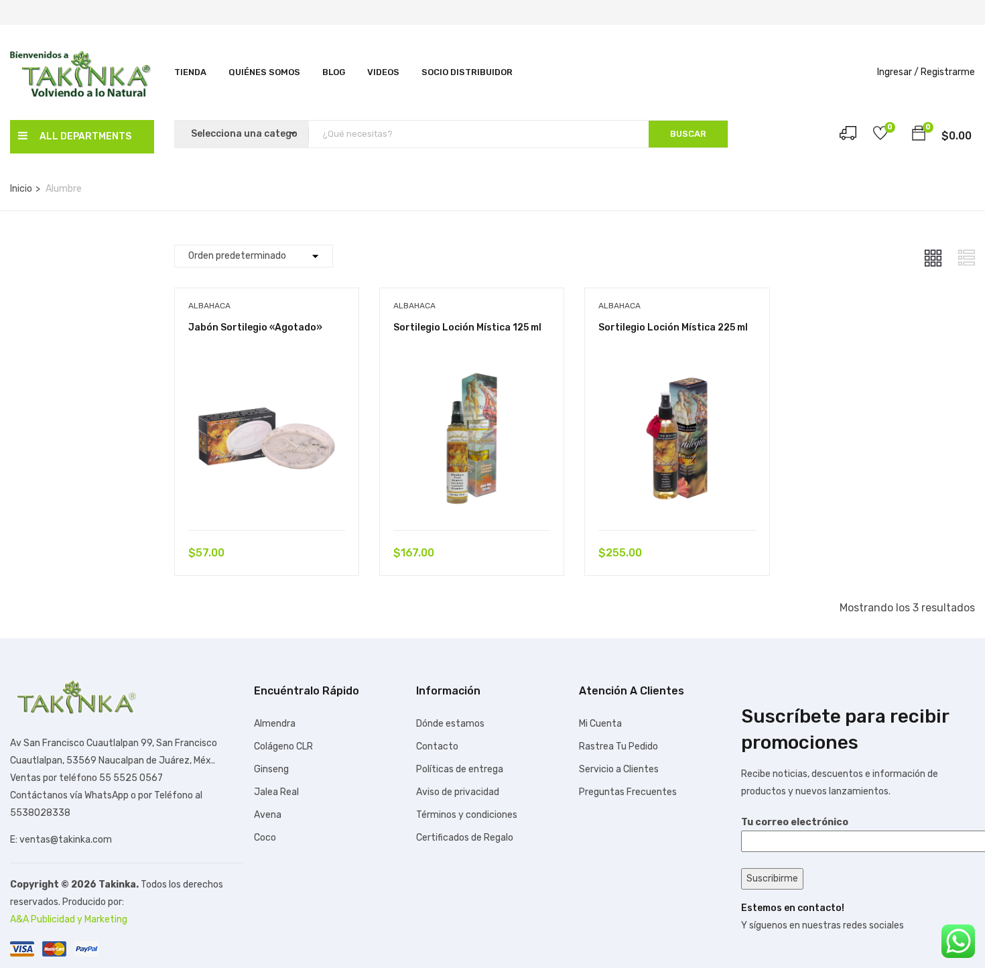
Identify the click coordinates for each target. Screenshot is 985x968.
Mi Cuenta (600, 723)
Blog (333, 72)
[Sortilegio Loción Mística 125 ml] (471, 369)
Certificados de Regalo (464, 837)
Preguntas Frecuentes (628, 792)
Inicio (21, 188)
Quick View (267, 496)
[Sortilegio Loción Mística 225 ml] (676, 369)
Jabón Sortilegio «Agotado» (255, 327)
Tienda (190, 72)
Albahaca (209, 305)
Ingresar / (898, 72)
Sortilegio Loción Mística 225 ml (673, 327)
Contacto (437, 746)
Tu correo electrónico (794, 822)
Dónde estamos (450, 723)
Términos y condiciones (466, 815)
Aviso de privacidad (457, 792)
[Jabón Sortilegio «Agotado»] (266, 369)
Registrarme (948, 72)
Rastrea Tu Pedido (618, 746)
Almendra (275, 723)
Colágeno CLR (283, 746)
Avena (267, 815)
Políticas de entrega (459, 769)
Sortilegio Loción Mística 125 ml (467, 327)
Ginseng (271, 769)
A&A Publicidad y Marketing (68, 919)
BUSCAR (688, 134)
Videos (383, 72)
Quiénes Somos (264, 72)
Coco (265, 837)
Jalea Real (276, 792)
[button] (918, 135)
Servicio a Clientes (619, 769)
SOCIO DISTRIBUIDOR (467, 72)
